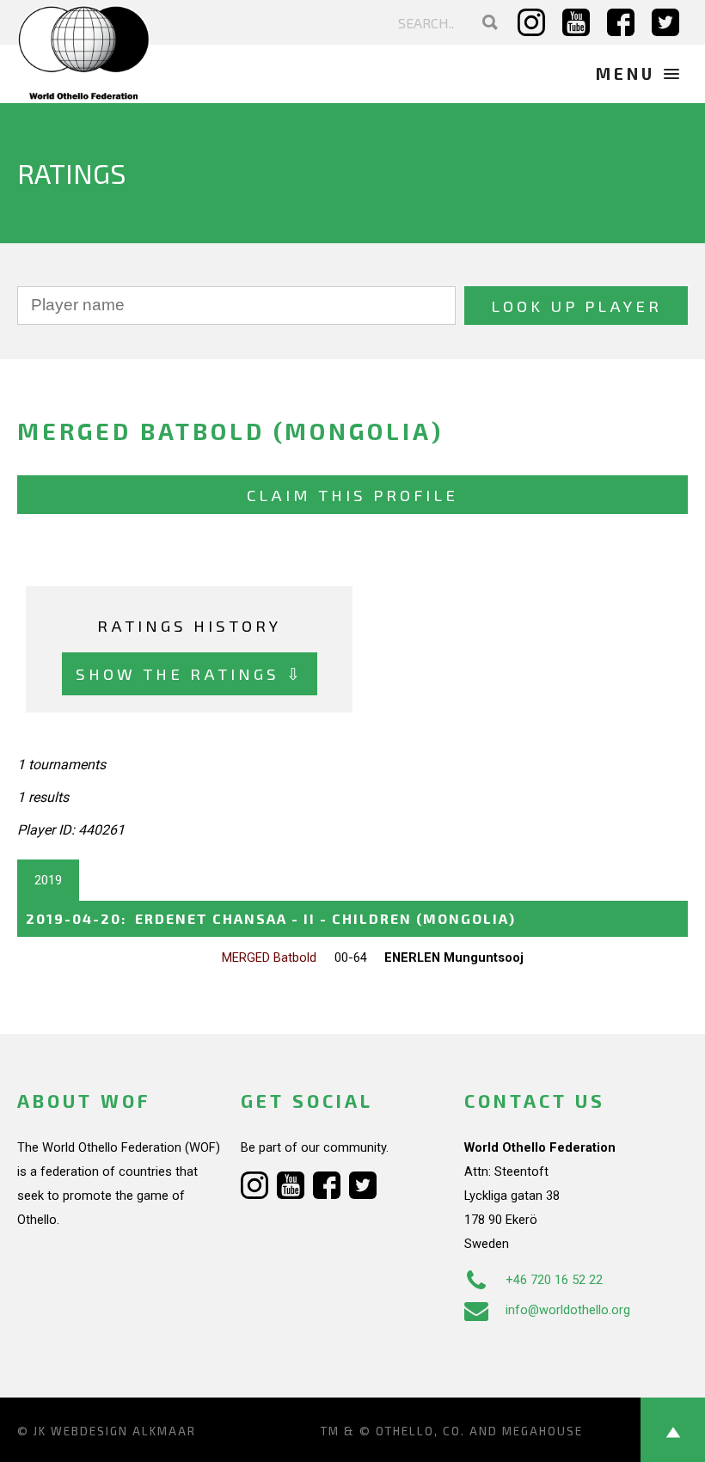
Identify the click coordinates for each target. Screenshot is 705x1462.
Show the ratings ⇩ (189, 673)
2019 (48, 880)
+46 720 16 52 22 (554, 1280)
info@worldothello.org (568, 1310)
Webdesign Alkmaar (123, 1431)
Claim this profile (352, 495)
